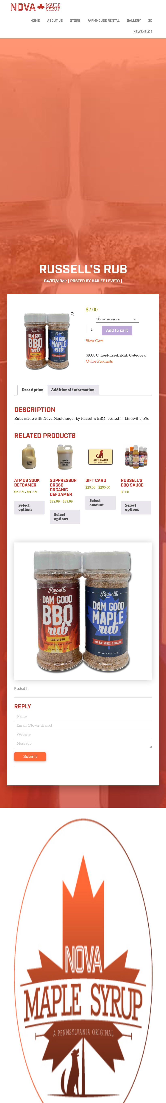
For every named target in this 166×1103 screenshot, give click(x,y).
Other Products (99, 361)
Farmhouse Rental (103, 21)
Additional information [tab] (73, 390)
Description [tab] (33, 390)
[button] (72, 314)
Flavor (90, 318)
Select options (25, 508)
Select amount (96, 503)
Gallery (134, 21)
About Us (55, 21)
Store (75, 21)
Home (35, 21)
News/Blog (142, 32)
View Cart (94, 341)
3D (150, 21)
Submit (30, 756)
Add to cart (117, 330)
